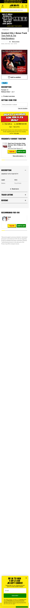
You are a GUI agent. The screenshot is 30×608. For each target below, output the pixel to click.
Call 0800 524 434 (21, 124)
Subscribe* (15, 595)
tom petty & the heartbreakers (8, 37)
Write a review (15, 41)
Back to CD (6, 29)
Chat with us (8, 124)
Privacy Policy (9, 600)
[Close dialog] (26, 578)
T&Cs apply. (16, 133)
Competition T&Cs (22, 599)
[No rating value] (5, 42)
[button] (5, 6)
